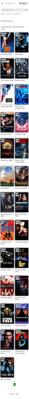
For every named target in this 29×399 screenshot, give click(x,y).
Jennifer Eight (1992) (21, 242)
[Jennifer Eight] (21, 230)
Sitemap (12, 394)
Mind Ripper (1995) (6, 298)
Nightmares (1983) (20, 325)
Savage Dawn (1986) (7, 160)
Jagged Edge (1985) (6, 106)
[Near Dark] (21, 68)
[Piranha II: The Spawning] (21, 94)
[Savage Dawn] (7, 148)
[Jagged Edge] (7, 94)
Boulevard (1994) (6, 379)
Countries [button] (9, 14)
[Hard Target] (7, 42)
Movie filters (16, 14)
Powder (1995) (5, 188)
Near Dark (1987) (20, 80)
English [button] (23, 3)
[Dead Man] (7, 258)
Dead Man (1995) (6, 270)
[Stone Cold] (7, 314)
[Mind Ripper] (7, 286)
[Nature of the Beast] (21, 202)
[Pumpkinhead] (21, 176)
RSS (17, 394)
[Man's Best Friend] (21, 286)
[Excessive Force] (7, 340)
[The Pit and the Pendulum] (21, 340)
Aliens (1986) (19, 54)
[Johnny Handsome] (7, 202)
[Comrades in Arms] (7, 230)
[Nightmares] (21, 314)
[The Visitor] (21, 122)
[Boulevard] (7, 367)
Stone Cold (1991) (6, 325)
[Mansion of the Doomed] (21, 148)
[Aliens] (21, 42)
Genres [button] (3, 14)
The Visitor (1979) (20, 134)
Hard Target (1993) (6, 54)
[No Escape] (7, 122)
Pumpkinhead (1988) (21, 188)
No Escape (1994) (6, 134)
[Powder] (7, 176)
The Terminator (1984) (7, 80)
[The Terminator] (7, 68)
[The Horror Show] (21, 258)
